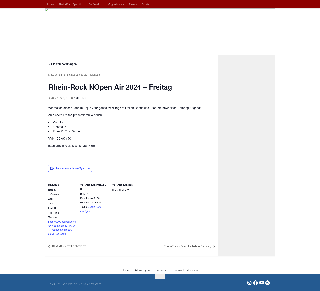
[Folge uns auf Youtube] (261, 282)
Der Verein (94, 4)
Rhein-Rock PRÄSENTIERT (69, 246)
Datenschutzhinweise (186, 270)
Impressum (162, 270)
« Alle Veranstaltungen (62, 64)
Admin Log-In (142, 270)
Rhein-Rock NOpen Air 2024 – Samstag (188, 246)
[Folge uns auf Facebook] (255, 282)
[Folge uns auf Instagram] (249, 282)
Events (133, 4)
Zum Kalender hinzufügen (71, 168)
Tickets (146, 4)
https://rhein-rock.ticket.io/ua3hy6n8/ (72, 145)
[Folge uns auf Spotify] (267, 282)
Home (50, 4)
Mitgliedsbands (116, 4)
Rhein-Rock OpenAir (70, 4)
